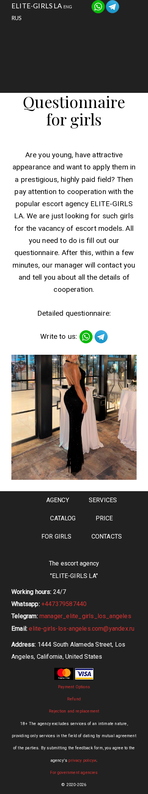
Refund (74, 699)
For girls (106, 52)
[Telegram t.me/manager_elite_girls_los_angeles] (112, 6)
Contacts (81, 71)
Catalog (55, 52)
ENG (67, 6)
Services (105, 33)
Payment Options (74, 686)
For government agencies (74, 772)
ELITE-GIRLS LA (36, 6)
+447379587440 (64, 604)
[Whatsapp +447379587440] (98, 6)
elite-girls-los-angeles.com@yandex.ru (81, 628)
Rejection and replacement (74, 711)
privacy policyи (82, 760)
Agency (56, 33)
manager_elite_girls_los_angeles (85, 616)
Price (104, 518)
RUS (16, 18)
